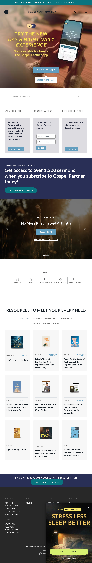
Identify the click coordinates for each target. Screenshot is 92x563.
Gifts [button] (47, 12)
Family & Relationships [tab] (46, 323)
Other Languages (13, 533)
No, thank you (69, 558)
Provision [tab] (66, 318)
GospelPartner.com (47, 482)
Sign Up (41, 148)
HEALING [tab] (37, 318)
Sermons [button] (32, 12)
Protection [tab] (51, 318)
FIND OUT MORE (69, 551)
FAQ (71, 503)
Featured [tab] (25, 318)
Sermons (9, 498)
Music (29, 503)
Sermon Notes (55, 503)
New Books (10, 524)
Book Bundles (11, 530)
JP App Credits (12, 509)
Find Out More (46, 70)
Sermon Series (11, 506)
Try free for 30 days (21, 190)
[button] (80, 12)
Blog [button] (53, 12)
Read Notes (71, 149)
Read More (46, 232)
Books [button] (40, 12)
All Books (10, 527)
